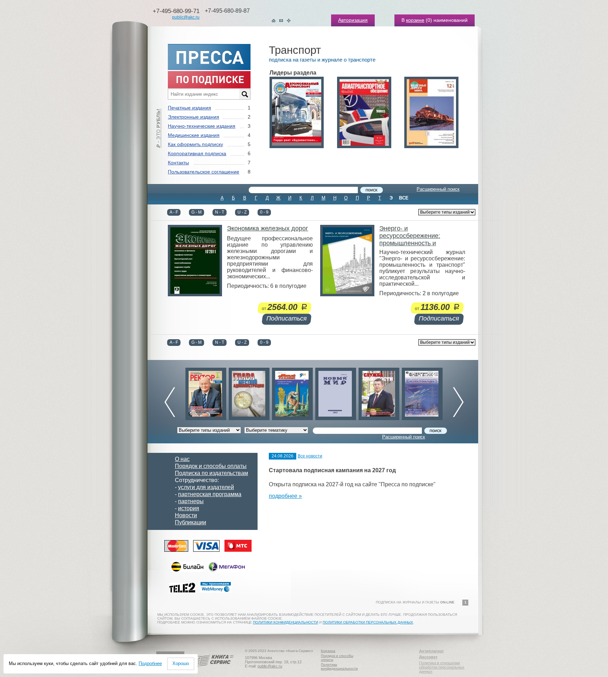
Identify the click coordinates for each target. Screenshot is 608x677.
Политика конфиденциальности (339, 666)
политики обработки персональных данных (368, 622)
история (188, 508)
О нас (182, 459)
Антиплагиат (431, 651)
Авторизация (353, 20)
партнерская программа (209, 494)
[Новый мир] (334, 392)
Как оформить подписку (195, 144)
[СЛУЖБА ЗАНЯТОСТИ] (377, 392)
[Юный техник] (291, 392)
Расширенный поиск (438, 189)
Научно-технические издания (201, 126)
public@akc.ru (186, 17)
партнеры (191, 501)
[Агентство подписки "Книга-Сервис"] (212, 669)
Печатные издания (189, 107)
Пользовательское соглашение (203, 172)
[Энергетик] (420, 392)
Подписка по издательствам (211, 473)
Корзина (328, 651)
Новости (186, 515)
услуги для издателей (206, 487)
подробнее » (285, 496)
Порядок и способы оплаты (211, 466)
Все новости (310, 456)
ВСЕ (403, 198)
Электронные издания (193, 117)
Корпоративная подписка (197, 153)
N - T (219, 212)
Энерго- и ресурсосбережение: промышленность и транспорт (409, 239)
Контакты (178, 162)
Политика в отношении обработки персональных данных (441, 667)
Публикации (190, 522)
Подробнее (150, 663)
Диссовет (428, 657)
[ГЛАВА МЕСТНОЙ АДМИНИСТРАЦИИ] (247, 392)
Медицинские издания (194, 135)
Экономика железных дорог (267, 228)
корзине (415, 20)
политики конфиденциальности (285, 622)
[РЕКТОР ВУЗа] (204, 392)
